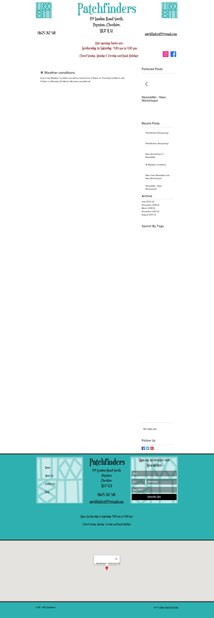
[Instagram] (165, 54)
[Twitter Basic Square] (147, 448)
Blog (47, 492)
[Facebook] (173, 54)
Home (47, 467)
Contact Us (50, 484)
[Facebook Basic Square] (143, 448)
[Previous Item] (146, 84)
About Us (49, 476)
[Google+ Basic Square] (152, 448)
